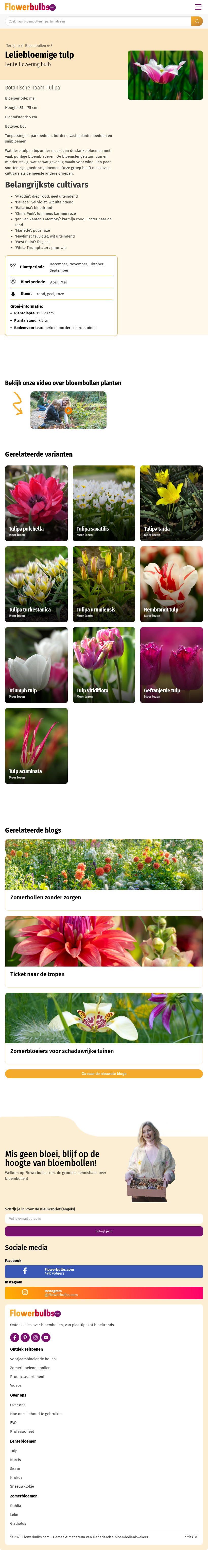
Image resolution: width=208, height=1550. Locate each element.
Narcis (15, 1460)
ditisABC (191, 1537)
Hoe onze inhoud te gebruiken (36, 1414)
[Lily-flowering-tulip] (165, 75)
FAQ (13, 1422)
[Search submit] (197, 21)
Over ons (17, 1405)
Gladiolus (18, 1523)
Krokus (16, 1477)
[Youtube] (45, 1337)
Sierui (15, 1468)
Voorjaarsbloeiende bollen (33, 1359)
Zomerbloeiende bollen (30, 1368)
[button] (198, 7)
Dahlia (15, 1506)
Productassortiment (27, 1376)
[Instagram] (35, 1337)
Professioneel (22, 1431)
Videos (16, 1385)
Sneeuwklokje (22, 1486)
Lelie (14, 1514)
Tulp (14, 1451)
